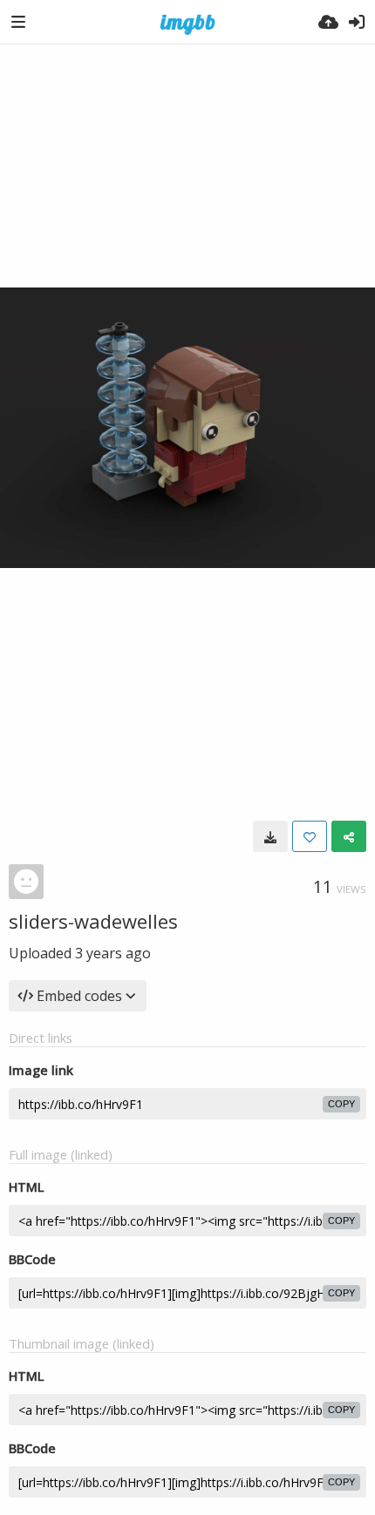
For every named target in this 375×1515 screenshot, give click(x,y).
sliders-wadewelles (93, 921)
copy (341, 1104)
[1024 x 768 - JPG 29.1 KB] (270, 836)
